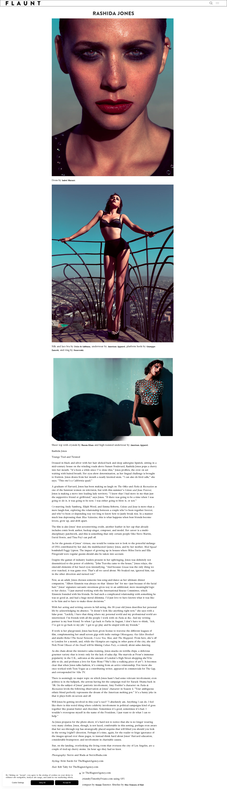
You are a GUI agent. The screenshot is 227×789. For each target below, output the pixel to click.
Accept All (67, 783)
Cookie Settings (18, 783)
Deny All (42, 783)
